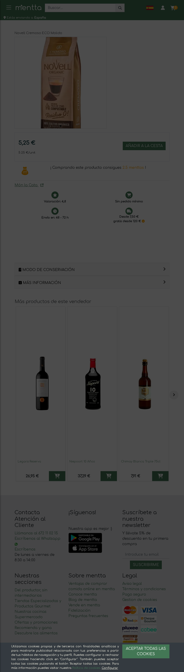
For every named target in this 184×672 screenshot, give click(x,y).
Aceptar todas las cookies (146, 651)
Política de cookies (86, 668)
